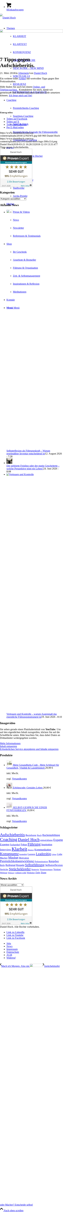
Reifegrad (10, 865)
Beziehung (31, 835)
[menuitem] (34, 60)
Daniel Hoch (40, 73)
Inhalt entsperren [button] (8, 746)
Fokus (24, 844)
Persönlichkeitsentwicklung (17, 861)
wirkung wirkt (20, 873)
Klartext (31, 850)
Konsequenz (9, 854)
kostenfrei (23, 854)
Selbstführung (35, 865)
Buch (39, 835)
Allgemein (23, 73)
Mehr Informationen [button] (10, 743)
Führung (34, 844)
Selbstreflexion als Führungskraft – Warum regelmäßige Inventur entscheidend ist (28, 452)
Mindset (13, 857)
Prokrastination (41, 861)
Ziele (37, 872)
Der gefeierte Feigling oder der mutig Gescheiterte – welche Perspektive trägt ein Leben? (32, 467)
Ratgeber (54, 861)
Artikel (22, 78)
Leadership (43, 854)
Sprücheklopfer (20, 869)
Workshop (31, 873)
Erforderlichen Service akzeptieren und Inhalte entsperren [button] (29, 749)
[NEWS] (31, 31)
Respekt (20, 865)
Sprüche (4, 869)
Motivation (24, 858)
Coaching (8, 839)
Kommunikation (42, 849)
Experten (4, 844)
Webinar (3, 873)
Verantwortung (46, 869)
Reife (2, 865)
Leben (54, 854)
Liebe (59, 854)
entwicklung (46, 840)
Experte (58, 840)
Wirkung (11, 873)
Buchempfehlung (51, 835)
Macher (4, 858)
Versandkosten (19, 778)
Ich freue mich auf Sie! (20, 95)
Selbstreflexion (54, 865)
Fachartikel (15, 844)
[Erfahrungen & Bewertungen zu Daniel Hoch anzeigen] (16, 186)
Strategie (35, 869)
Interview (5, 849)
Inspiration (46, 844)
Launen (31, 854)
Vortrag (57, 869)
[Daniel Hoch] (8, 17)
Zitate (43, 872)
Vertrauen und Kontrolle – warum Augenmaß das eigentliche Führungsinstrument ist (31, 715)
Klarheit (19, 848)
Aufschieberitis (12, 834)
